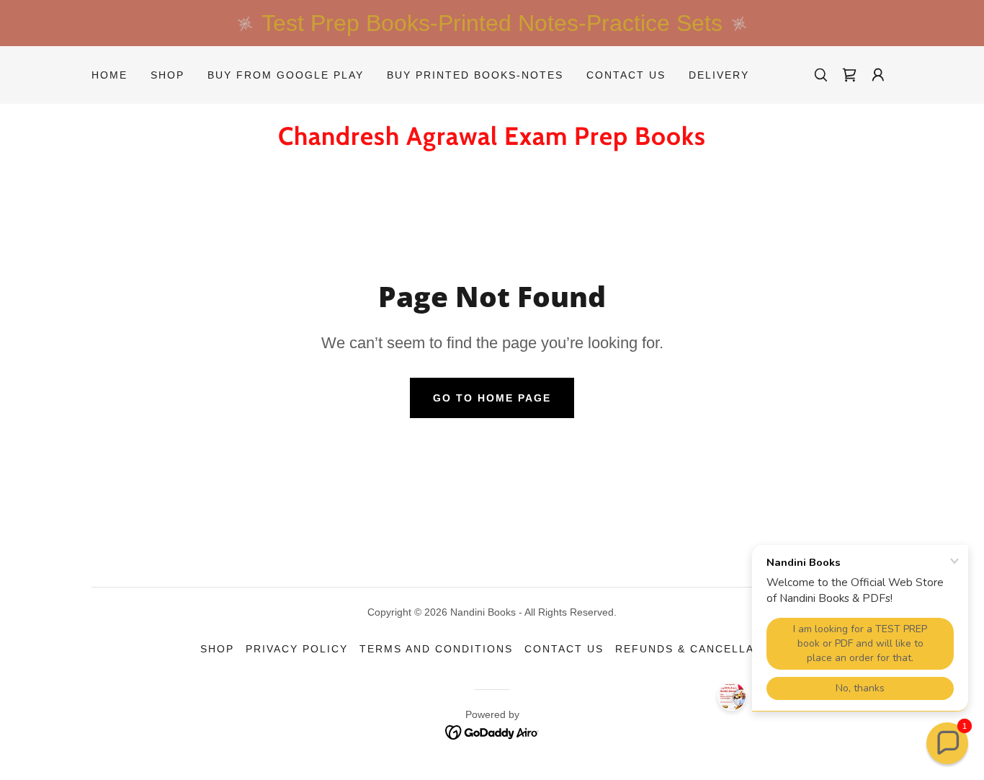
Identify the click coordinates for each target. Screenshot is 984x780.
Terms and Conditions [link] (436, 649)
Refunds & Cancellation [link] (699, 649)
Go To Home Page (492, 398)
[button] (878, 75)
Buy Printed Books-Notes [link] (475, 75)
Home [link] (109, 75)
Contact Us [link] (626, 75)
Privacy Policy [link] (297, 649)
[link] (849, 75)
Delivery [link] (719, 75)
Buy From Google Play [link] (285, 75)
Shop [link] (167, 75)
